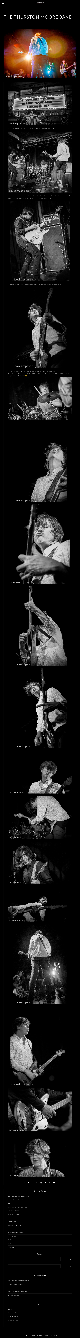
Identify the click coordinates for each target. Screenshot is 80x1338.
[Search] (69, 1259)
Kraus (10, 1229)
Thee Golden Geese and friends (18, 1207)
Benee (10, 1218)
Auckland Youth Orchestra (16, 1232)
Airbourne (11, 1247)
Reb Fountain (12, 1236)
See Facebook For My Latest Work (18, 1196)
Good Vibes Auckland (14, 1225)
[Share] (24, 1183)
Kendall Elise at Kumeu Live (16, 1200)
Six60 (10, 1240)
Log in (10, 1309)
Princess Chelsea (13, 1214)
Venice (10, 1203)
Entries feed (12, 1313)
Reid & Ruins (12, 1221)
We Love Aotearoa (13, 1210)
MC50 (10, 1243)
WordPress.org (13, 1320)
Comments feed (13, 1316)
